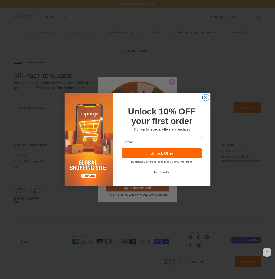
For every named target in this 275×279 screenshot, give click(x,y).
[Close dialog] (205, 97)
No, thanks (161, 172)
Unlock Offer (162, 153)
